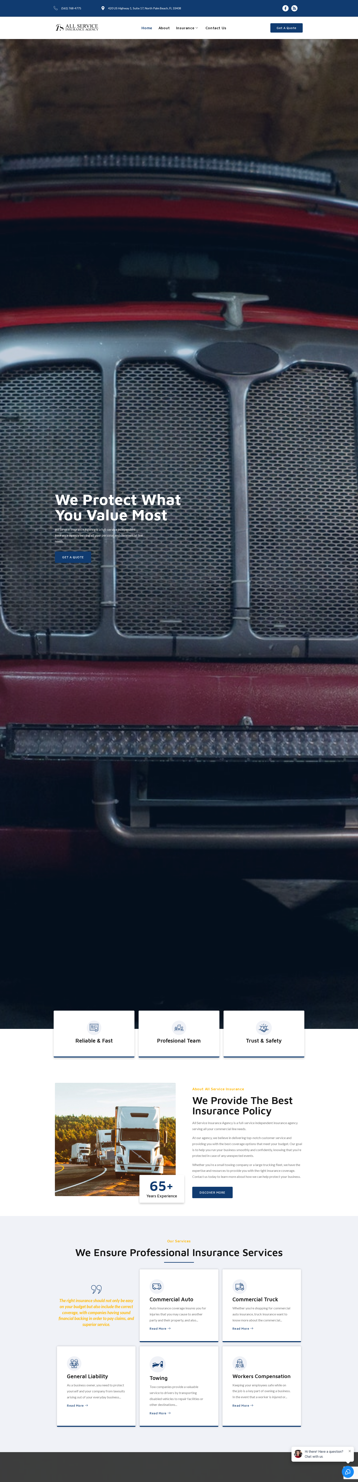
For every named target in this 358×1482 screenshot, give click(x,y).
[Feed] (294, 8)
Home (147, 28)
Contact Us (216, 28)
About (164, 28)
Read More (158, 1328)
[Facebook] (285, 8)
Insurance (185, 28)
